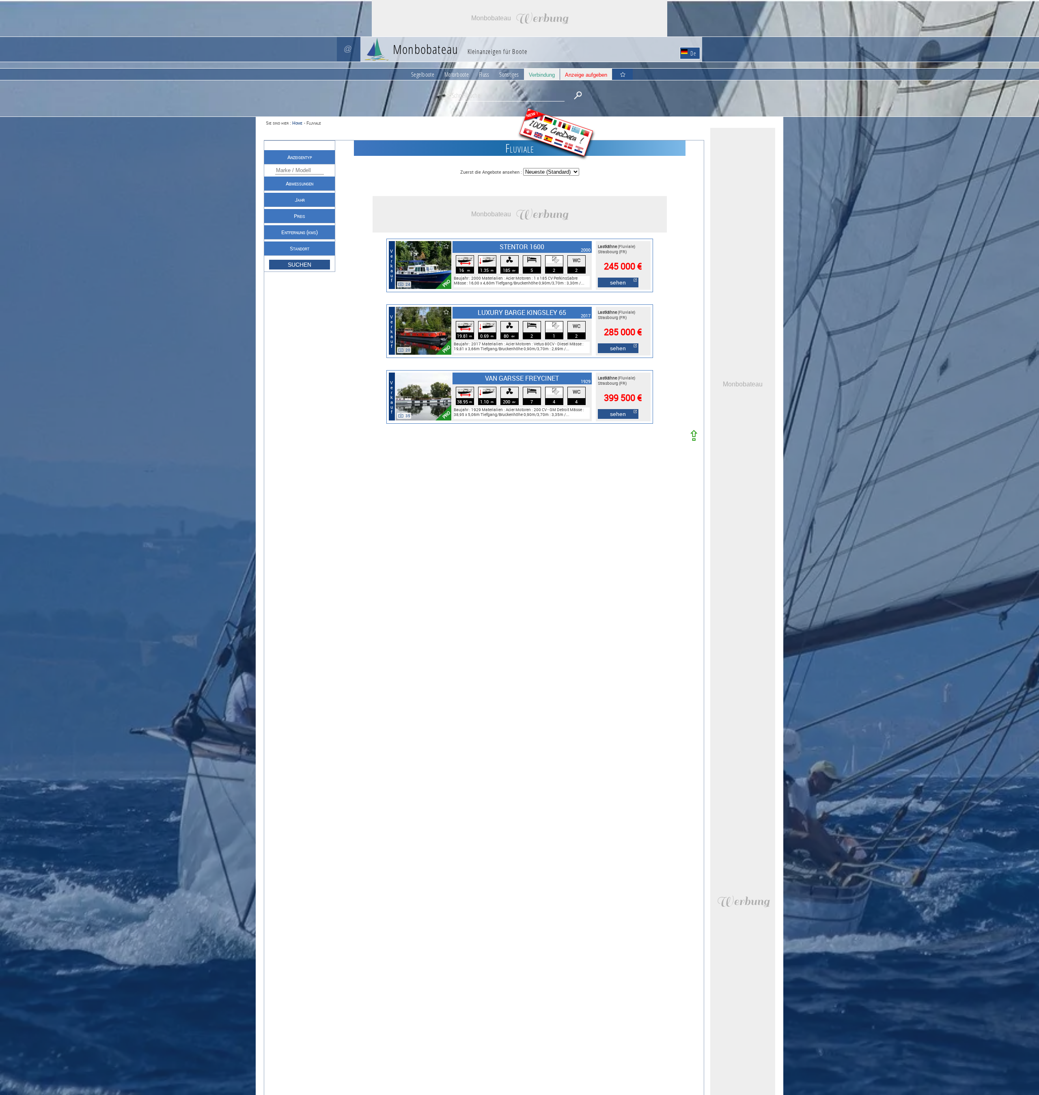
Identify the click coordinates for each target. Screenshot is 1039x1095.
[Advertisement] (519, 18)
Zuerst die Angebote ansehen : (491, 172)
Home (297, 123)
